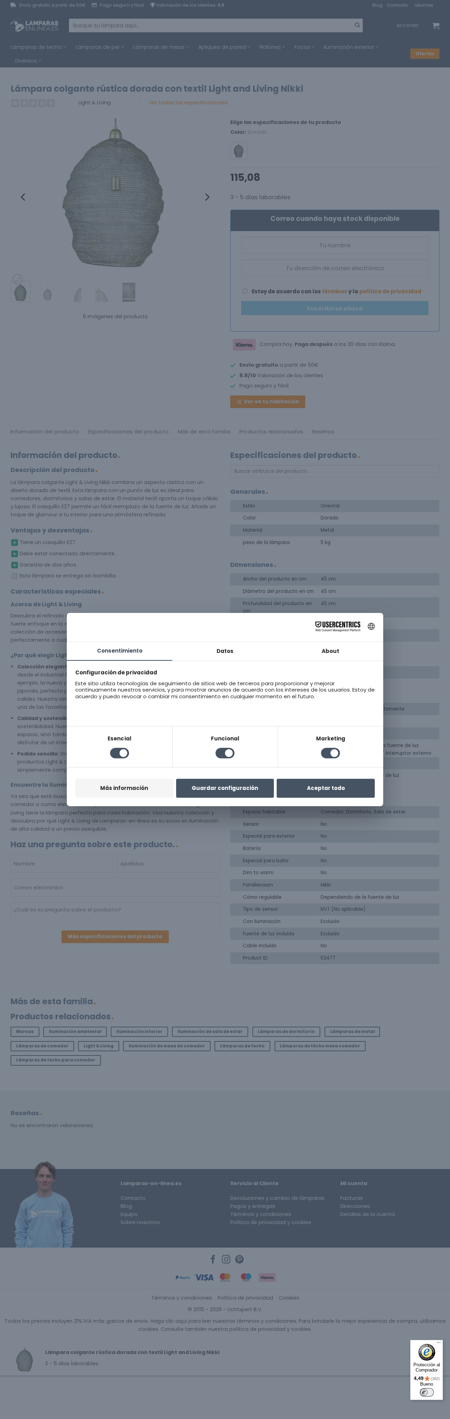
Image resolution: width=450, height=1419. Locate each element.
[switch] (427, 1392)
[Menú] (439, 1344)
